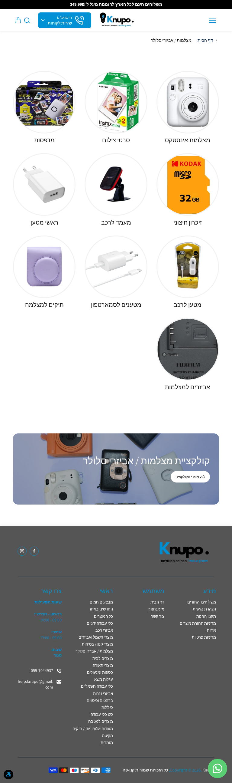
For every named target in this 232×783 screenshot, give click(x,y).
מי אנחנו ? (156, 609)
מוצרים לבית (102, 658)
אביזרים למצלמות (187, 387)
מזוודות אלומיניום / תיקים (92, 728)
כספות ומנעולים (100, 672)
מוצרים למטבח (100, 721)
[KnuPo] (116, 20)
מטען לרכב (187, 305)
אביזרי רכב (104, 630)
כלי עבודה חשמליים (97, 686)
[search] (27, 20)
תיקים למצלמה (44, 305)
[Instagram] (22, 551)
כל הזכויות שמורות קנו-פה (145, 770)
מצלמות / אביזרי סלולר (94, 651)
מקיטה (107, 735)
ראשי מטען (44, 222)
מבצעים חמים (101, 602)
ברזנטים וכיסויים (100, 700)
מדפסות (44, 140)
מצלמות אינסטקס (187, 140)
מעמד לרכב (116, 222)
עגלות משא (103, 679)
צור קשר (157, 616)
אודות (211, 630)
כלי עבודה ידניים (100, 623)
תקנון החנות (206, 616)
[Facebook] (34, 551)
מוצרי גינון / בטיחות (97, 644)
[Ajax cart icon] (18, 20)
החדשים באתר (101, 609)
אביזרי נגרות (103, 693)
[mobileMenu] (212, 20)
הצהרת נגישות (204, 609)
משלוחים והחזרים (201, 602)
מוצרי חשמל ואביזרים (96, 637)
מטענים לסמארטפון (116, 305)
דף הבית (205, 40)
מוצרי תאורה (103, 665)
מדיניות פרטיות (204, 637)
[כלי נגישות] (8, 774)
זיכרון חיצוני (187, 222)
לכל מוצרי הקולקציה (190, 477)
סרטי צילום (116, 140)
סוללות (107, 707)
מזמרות (107, 742)
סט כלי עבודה (102, 714)
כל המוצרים (103, 616)
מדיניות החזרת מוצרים (198, 623)
